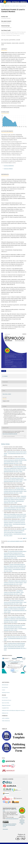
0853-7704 (8, 809)
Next (24, 538)
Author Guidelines (5, 718)
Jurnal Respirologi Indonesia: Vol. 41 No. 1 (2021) (14, 509)
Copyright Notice (5, 707)
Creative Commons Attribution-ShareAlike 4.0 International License (9, 825)
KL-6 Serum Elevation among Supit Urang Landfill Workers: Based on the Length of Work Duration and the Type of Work (15, 468)
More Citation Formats (9, 436)
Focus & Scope (5, 697)
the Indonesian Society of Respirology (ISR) (22, 821)
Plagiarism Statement (6, 705)
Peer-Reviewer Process (6, 700)
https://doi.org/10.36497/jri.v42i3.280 (12, 39)
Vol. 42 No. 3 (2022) (14, 6)
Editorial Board (5, 684)
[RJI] (15, 803)
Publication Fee (5, 713)
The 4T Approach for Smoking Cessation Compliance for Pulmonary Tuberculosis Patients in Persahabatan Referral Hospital (15, 618)
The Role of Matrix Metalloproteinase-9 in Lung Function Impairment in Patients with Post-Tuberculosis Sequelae (15, 489)
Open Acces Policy (5, 702)
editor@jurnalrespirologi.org (12, 818)
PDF (4, 370)
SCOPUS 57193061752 (9, 165)
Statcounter (5, 829)
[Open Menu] (1, 1)
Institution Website (8, 168)
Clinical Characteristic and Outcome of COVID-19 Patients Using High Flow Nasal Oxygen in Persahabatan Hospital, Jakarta (14, 627)
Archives (7, 6)
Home (2, 6)
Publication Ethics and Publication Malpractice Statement (13, 710)
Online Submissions (6, 720)
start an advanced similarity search (15, 541)
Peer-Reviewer (5, 687)
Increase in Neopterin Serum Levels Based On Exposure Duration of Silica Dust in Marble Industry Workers (15, 460)
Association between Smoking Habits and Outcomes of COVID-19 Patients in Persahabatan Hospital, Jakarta (15, 608)
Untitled (5, 376)
